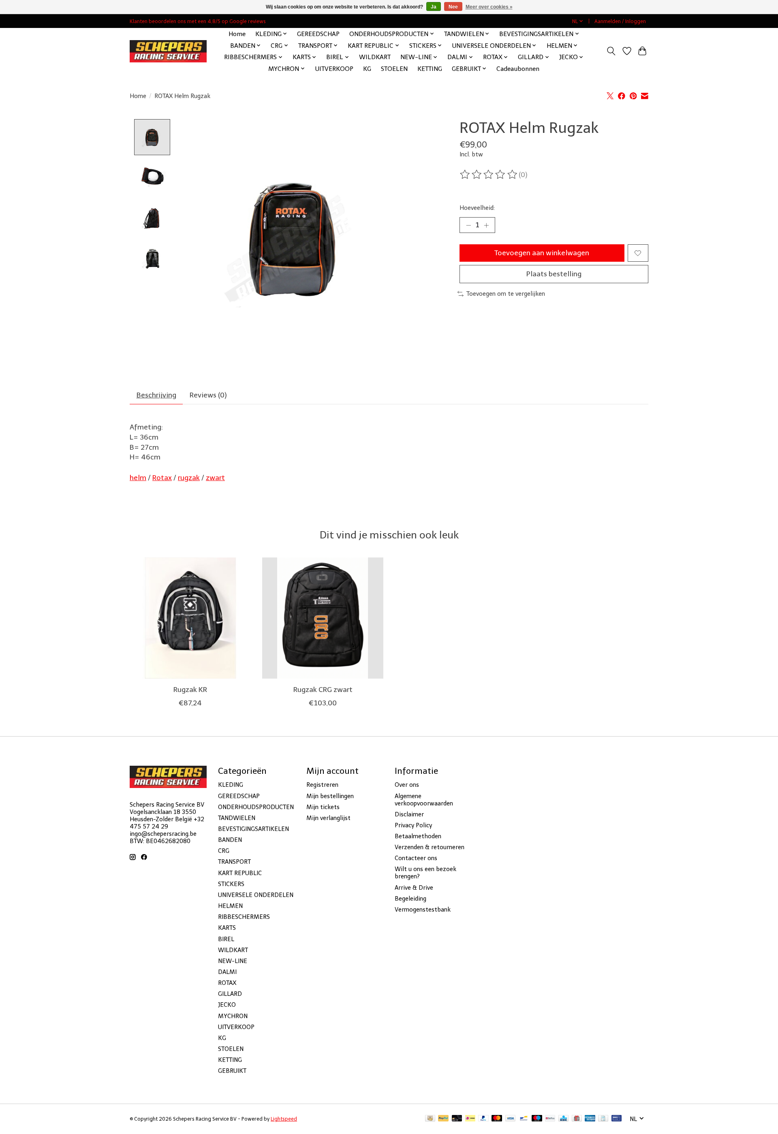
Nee (453, 7)
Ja (433, 7)
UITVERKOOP (334, 69)
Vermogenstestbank (423, 909)
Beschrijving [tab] (156, 395)
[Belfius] (550, 1119)
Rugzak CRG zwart (323, 689)
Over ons (407, 784)
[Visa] (510, 1119)
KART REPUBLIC (240, 873)
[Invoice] (603, 1119)
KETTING (429, 69)
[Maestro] (537, 1119)
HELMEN (230, 906)
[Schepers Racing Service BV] (168, 51)
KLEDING (230, 784)
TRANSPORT (234, 861)
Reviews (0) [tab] (208, 395)
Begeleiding (410, 898)
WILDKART (375, 57)
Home (237, 34)
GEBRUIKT (232, 1070)
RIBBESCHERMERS (244, 916)
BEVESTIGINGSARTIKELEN (253, 829)
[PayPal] (443, 1119)
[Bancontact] (524, 1119)
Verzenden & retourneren (429, 847)
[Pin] (616, 1119)
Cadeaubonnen (517, 69)
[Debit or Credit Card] (457, 1119)
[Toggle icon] (611, 51)
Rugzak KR (190, 689)
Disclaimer (409, 814)
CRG (223, 850)
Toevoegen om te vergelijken (505, 293)
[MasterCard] (497, 1119)
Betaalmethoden (418, 836)
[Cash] (430, 1119)
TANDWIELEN (236, 818)
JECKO (227, 1004)
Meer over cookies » (489, 7)
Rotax (162, 477)
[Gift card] (577, 1119)
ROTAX (227, 983)
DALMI (227, 972)
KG (367, 69)
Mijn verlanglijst (328, 818)
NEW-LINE (232, 961)
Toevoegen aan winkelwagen (541, 252)
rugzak (189, 477)
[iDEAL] (470, 1119)
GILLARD (230, 993)
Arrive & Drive (414, 887)
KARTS (227, 927)
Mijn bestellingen (330, 796)
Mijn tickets (323, 807)
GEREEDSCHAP (318, 34)
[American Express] (590, 1119)
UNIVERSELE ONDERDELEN (255, 895)
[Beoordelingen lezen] (489, 174)
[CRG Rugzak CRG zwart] (322, 618)
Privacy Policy (413, 825)
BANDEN (230, 840)
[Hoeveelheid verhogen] (486, 225)
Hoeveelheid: (477, 207)
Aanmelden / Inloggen (620, 21)
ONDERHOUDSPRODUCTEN (256, 807)
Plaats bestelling (553, 273)
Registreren (322, 784)
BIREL (226, 939)
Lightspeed (284, 1119)
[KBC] (563, 1119)
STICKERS (231, 884)
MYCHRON (233, 1016)
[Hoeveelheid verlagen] (468, 225)
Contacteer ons (416, 858)
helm (138, 477)
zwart (215, 477)
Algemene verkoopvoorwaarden (424, 799)
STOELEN (394, 69)
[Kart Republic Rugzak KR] (190, 618)
